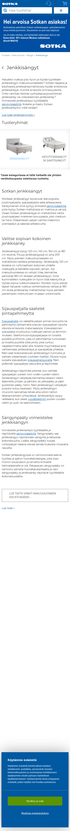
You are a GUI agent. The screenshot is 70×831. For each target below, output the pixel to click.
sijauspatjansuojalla (40, 360)
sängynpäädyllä (11, 104)
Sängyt (30, 55)
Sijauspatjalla (10, 321)
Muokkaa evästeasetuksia (35, 813)
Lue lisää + (8, 508)
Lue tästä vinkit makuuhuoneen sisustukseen (32, 495)
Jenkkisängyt (42, 55)
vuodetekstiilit (37, 399)
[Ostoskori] (65, 3)
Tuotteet (6, 55)
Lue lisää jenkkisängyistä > (18, 115)
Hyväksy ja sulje (35, 801)
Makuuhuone (18, 55)
